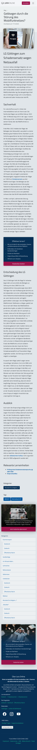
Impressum (6, 741)
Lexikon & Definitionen (15, 709)
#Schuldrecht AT (16, 499)
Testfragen (4, 709)
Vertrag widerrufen (7, 727)
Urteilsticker (6, 579)
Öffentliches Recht (9, 553)
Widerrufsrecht (26, 741)
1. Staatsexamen (12, 697)
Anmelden (26, 3)
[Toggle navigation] (33, 3)
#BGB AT (7, 499)
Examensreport (7, 540)
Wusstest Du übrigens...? (12, 488)
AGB (19, 741)
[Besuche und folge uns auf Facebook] (5, 714)
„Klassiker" (6, 605)
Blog (5, 10)
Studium (3, 697)
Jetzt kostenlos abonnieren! (18, 529)
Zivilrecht (6, 548)
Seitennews (6, 574)
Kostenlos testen (18, 263)
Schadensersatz (17, 179)
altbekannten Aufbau (16, 456)
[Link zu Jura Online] (8, 3)
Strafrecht (7, 544)
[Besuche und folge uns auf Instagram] (12, 714)
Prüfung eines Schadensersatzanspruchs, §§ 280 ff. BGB (20, 471)
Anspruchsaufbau (12, 474)
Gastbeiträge (6, 557)
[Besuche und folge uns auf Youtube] (18, 714)
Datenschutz (14, 741)
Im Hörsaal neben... (8, 561)
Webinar (5, 596)
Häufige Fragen (6, 723)
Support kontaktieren (17, 723)
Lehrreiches (6, 566)
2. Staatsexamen (22, 697)
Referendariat (7, 570)
